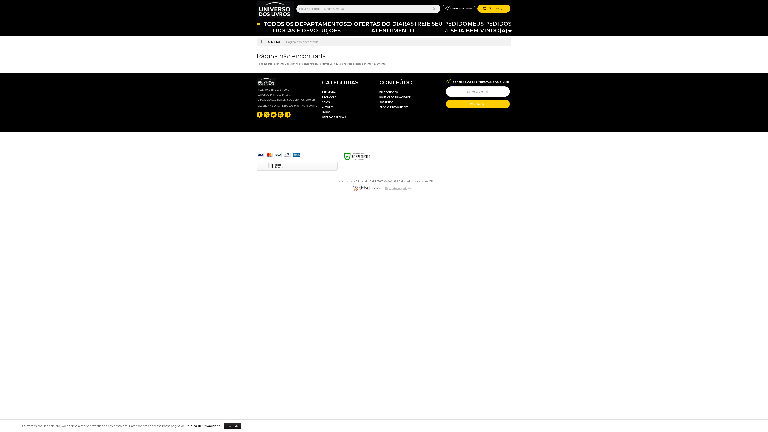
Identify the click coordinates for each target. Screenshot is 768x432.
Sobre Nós (386, 102)
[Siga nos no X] (267, 114)
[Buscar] (434, 9)
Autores (328, 107)
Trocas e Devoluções (306, 30)
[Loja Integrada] (399, 188)
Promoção (329, 97)
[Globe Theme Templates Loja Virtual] (368, 188)
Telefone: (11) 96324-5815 (273, 89)
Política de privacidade (395, 97)
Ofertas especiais (334, 117)
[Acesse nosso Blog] (288, 114)
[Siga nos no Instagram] (281, 114)
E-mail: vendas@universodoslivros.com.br (286, 99)
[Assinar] (478, 104)
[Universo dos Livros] (275, 8)
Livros (326, 112)
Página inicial (270, 42)
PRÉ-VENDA (329, 92)
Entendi (232, 426)
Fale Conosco (388, 92)
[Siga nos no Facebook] (260, 114)
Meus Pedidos (489, 23)
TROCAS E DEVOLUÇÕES (393, 107)
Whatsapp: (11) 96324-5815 (274, 94)
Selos (326, 102)
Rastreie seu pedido (434, 23)
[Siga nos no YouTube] (274, 114)
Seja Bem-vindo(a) (478, 30)
